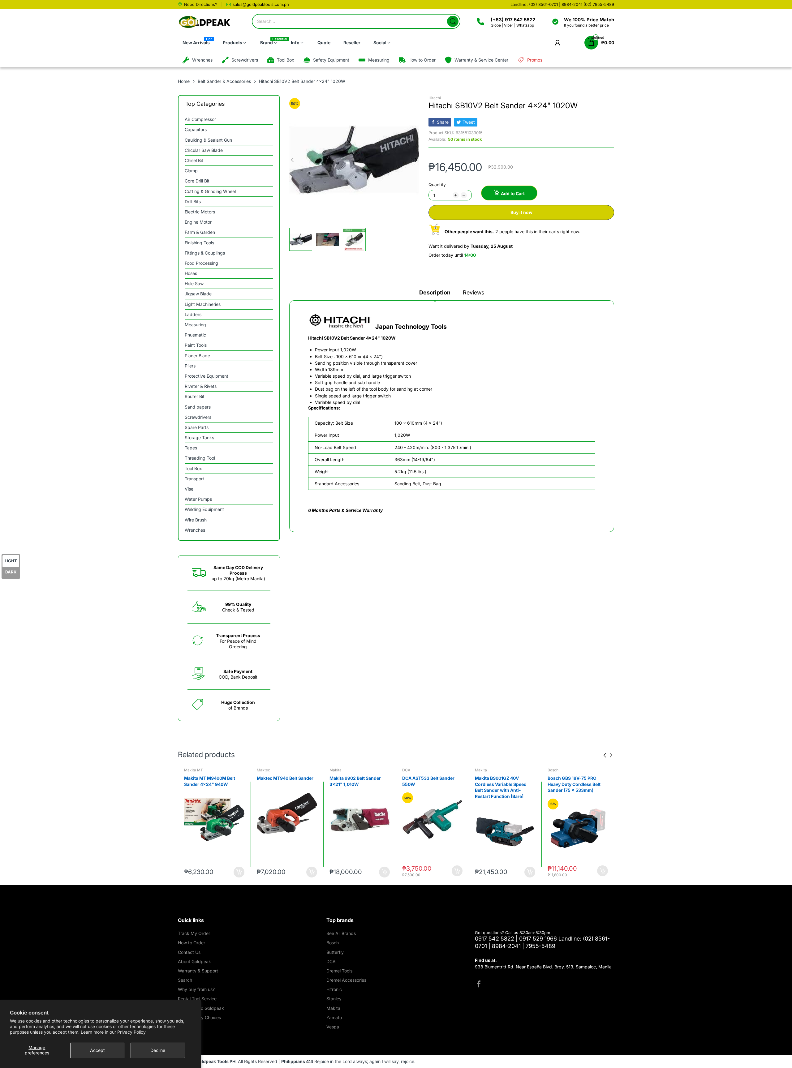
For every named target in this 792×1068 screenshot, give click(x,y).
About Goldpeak (194, 961)
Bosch (553, 770)
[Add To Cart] (239, 872)
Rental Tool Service (197, 998)
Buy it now (521, 212)
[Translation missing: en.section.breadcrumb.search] (452, 21)
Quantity (437, 184)
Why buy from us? (196, 989)
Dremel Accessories (346, 980)
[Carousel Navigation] (608, 755)
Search (185, 980)
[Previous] (416, 160)
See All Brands (341, 933)
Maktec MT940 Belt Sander (285, 778)
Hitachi (434, 98)
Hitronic (334, 989)
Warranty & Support (198, 970)
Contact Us (189, 952)
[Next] (292, 160)
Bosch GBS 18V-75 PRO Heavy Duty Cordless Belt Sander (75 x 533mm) (574, 784)
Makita (335, 770)
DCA (406, 770)
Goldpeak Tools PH (215, 1061)
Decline (157, 1050)
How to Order (191, 942)
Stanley (334, 998)
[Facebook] (478, 984)
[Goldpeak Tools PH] (205, 22)
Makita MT (193, 770)
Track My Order (194, 933)
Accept (97, 1050)
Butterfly (335, 952)
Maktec (263, 770)
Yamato (334, 1017)
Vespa (332, 1026)
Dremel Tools (339, 970)
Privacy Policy (131, 1032)
